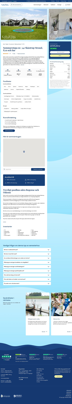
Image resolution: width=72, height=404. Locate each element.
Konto (68, 4)
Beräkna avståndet (38, 169)
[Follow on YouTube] (22, 379)
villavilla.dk (68, 390)
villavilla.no (68, 393)
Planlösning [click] (9, 130)
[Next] (44, 24)
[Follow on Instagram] (20, 379)
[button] (24, 152)
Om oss (57, 1)
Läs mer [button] (22, 64)
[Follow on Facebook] (19, 379)
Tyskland (53, 4)
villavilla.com (68, 395)
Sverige (59, 4)
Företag (52, 1)
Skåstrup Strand (18, 44)
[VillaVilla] (4, 4)
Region (7, 44)
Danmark (46, 4)
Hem (4, 44)
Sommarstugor (37, 4)
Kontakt (69, 1)
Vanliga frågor (63, 1)
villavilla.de (68, 392)
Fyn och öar (11, 44)
